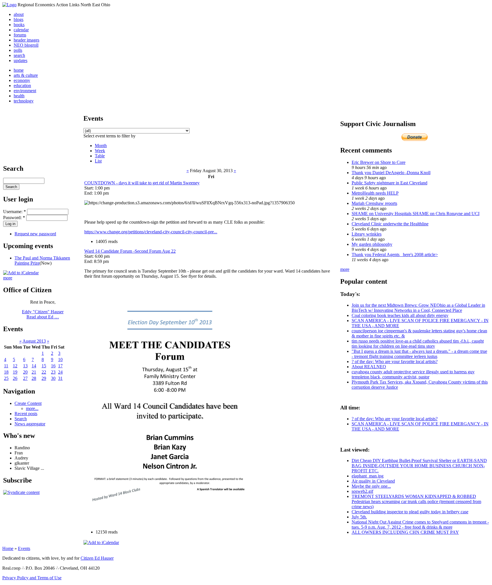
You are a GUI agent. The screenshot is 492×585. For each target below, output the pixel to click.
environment (25, 90)
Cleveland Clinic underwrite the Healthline (390, 223)
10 (60, 359)
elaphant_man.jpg (368, 475)
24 (60, 372)
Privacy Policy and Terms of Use (32, 577)
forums (20, 34)
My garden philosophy (372, 244)
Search (21, 418)
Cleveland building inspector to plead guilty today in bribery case (410, 511)
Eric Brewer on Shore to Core (378, 162)
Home (7, 548)
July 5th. (359, 516)
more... (32, 408)
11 (6, 365)
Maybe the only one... (371, 486)
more (7, 277)
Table (100, 155)
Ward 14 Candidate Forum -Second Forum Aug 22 (130, 251)
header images (26, 40)
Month (101, 145)
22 (44, 372)
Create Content (28, 403)
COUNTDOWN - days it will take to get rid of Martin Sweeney (142, 182)
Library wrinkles (367, 234)
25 (6, 378)
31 (60, 378)
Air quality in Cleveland (373, 481)
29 (44, 378)
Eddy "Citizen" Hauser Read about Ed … (42, 314)
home (19, 70)
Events (24, 548)
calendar (21, 29)
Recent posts (26, 413)
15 (44, 365)
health (19, 95)
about (19, 14)
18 (6, 372)
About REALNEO (369, 366)
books (19, 24)
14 (34, 365)
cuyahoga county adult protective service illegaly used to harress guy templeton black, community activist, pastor (413, 374)
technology (24, 100)
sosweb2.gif (362, 491)
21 (34, 372)
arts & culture (26, 75)
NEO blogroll (26, 45)
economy (22, 80)
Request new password (35, 233)
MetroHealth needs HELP (375, 193)
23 (53, 372)
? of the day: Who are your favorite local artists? (395, 361)
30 (53, 378)
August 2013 (34, 341)
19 (15, 372)
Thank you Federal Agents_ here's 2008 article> (395, 254)
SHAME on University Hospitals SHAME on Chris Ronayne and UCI (415, 213)
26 (15, 378)
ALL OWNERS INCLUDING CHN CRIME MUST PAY (405, 532)
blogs (18, 19)
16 (53, 365)
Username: (14, 211)
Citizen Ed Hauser (97, 558)
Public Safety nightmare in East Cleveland (389, 182)
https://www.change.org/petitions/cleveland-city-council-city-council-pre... (150, 231)
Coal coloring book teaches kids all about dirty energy (400, 315)
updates (20, 60)
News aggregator (30, 423)
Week (100, 150)
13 (25, 365)
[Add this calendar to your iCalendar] (21, 272)
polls (18, 50)
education (22, 85)
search (19, 55)
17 (60, 365)
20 (25, 372)
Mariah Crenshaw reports (374, 203)
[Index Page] (9, 4)
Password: (14, 217)
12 (15, 365)
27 (25, 378)
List (98, 160)
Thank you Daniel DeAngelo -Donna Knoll (391, 172)
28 (34, 378)
